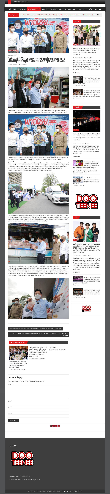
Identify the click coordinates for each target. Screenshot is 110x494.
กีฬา (85, 9)
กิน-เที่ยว (44, 9)
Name (10, 401)
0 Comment (23, 64)
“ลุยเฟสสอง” (52, 347)
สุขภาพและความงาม (56, 9)
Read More (76, 73)
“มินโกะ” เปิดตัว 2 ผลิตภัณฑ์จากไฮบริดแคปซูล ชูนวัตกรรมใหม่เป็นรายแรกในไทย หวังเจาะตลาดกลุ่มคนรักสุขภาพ (40, 334)
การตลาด (23, 9)
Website (10, 413)
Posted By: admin (13, 64)
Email (10, 407)
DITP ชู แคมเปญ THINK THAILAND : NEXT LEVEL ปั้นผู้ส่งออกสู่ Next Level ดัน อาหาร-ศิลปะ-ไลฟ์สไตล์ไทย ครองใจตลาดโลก (52, 14)
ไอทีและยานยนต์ (70, 9)
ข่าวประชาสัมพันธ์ (33, 9)
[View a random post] (100, 9)
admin (22, 369)
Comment (10, 384)
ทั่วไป (90, 9)
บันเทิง (15, 9)
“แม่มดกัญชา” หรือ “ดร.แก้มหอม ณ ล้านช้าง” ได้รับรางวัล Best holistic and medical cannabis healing (18, 364)
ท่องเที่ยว (76, 129)
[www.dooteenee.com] (10, 9)
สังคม (79, 9)
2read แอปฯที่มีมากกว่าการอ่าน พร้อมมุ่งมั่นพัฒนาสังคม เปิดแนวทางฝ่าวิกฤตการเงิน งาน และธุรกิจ (35, 328)
